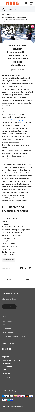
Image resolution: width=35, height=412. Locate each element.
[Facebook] (3, 349)
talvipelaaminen (9, 260)
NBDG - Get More (18, 406)
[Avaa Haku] (3, 9)
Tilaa (9, 307)
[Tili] (26, 2)
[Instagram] (6, 349)
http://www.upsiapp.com (18, 120)
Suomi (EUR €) (8, 390)
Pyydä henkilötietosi (9, 332)
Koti (3, 15)
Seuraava (27, 280)
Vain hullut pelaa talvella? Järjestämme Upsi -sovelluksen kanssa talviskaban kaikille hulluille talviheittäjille (14, 20)
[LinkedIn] (10, 349)
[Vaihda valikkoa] (3, 3)
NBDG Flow (9, 15)
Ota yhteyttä (6, 329)
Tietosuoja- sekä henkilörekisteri (13, 336)
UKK (3, 325)
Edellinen (7, 280)
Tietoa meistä (7, 321)
